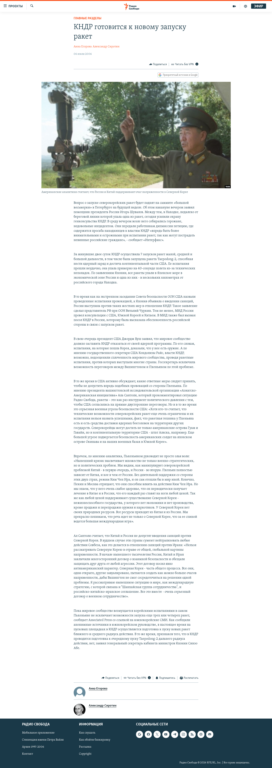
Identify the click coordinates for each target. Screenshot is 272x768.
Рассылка (85, 747)
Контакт (27, 754)
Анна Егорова (83, 46)
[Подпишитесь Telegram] (174, 734)
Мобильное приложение (38, 732)
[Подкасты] (200, 734)
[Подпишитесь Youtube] (165, 734)
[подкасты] (245, 6)
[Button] (158, 64)
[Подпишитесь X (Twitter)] (157, 734)
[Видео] (234, 6)
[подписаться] (209, 734)
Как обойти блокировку (94, 740)
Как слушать (87, 732)
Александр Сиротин (106, 46)
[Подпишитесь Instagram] (183, 734)
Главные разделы (87, 18)
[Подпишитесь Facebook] (148, 734)
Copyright (85, 754)
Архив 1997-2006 (33, 747)
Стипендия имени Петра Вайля (43, 740)
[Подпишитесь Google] (139, 734)
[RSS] (192, 734)
